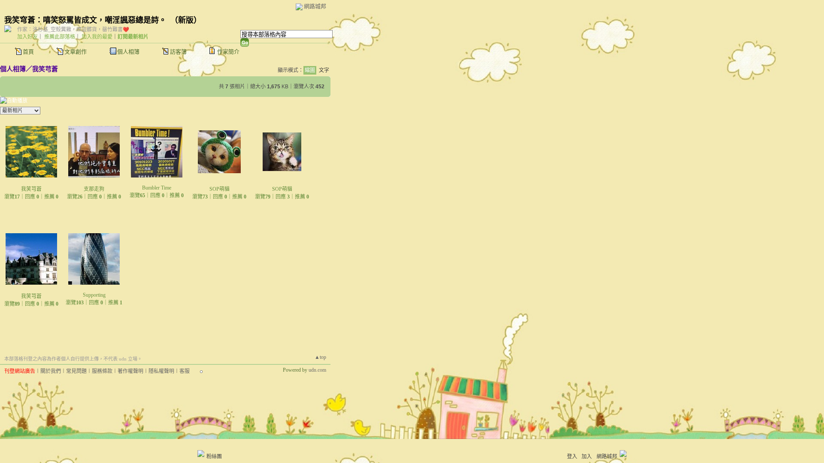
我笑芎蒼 (45, 68)
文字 (324, 70)
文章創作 (75, 51)
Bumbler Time (156, 188)
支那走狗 (94, 189)
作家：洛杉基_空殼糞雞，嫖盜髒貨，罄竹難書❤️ (73, 30)
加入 (587, 457)
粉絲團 (214, 457)
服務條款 (102, 371)
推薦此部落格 (59, 37)
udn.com (317, 370)
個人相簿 (128, 51)
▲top (320, 357)
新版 (186, 20)
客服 (184, 371)
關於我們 (50, 371)
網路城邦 (315, 6)
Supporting (94, 295)
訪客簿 (178, 51)
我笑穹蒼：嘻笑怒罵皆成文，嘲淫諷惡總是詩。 (85, 20)
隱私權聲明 (161, 371)
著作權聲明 (130, 371)
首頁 (28, 51)
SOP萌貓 (219, 189)
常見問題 (76, 371)
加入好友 (27, 37)
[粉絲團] (200, 453)
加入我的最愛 (97, 37)
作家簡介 (228, 51)
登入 (572, 457)
